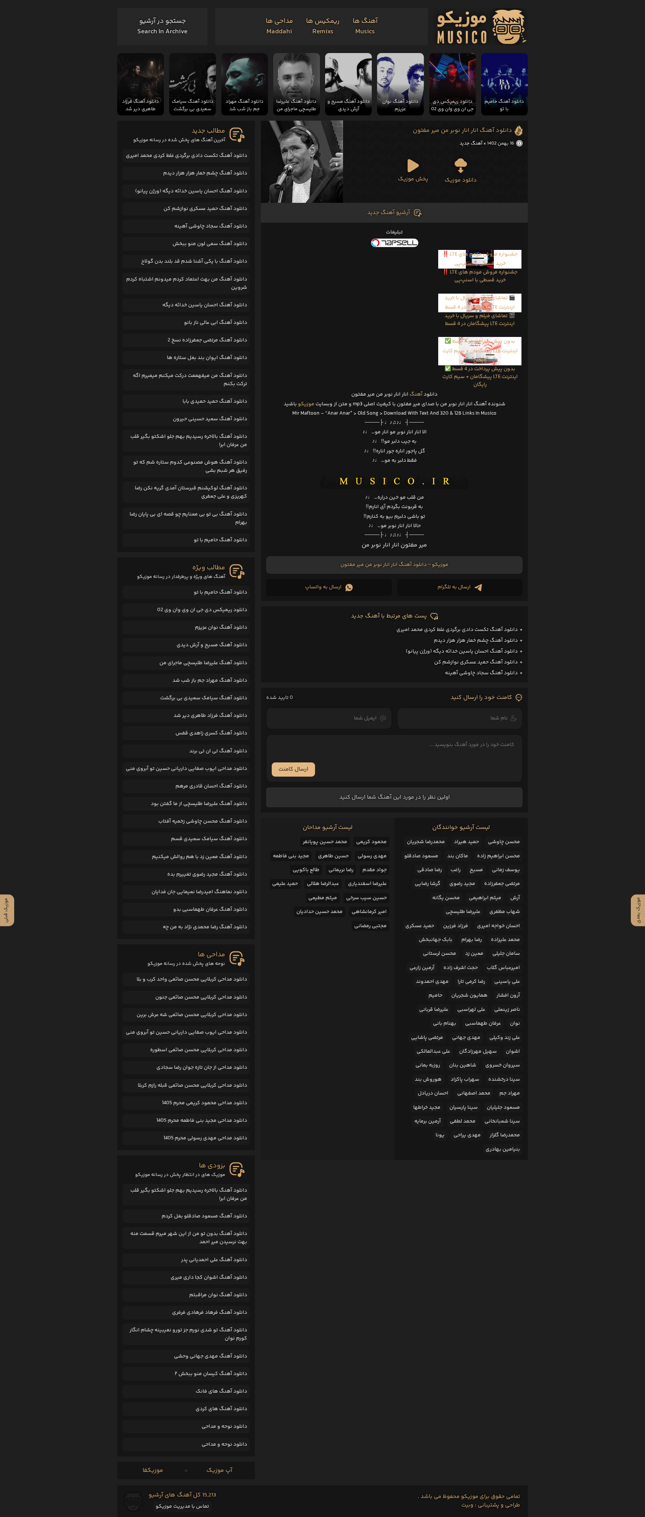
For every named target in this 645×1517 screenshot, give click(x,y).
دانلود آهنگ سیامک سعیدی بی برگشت (203, 698)
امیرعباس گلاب (503, 968)
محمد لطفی (463, 1121)
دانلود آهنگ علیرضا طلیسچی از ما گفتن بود (199, 804)
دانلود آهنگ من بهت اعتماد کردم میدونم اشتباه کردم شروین (186, 283)
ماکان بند (457, 856)
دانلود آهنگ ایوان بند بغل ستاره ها (207, 358)
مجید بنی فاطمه (291, 856)
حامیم (435, 995)
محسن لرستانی (439, 954)
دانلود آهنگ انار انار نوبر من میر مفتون (462, 130)
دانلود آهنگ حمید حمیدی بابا (215, 401)
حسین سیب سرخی (366, 898)
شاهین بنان (462, 1065)
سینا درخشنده (504, 1079)
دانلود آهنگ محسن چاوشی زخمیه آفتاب (202, 821)
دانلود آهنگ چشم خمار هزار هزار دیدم (476, 641)
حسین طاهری (333, 856)
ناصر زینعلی (507, 1010)
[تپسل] (394, 242)
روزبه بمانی (427, 1065)
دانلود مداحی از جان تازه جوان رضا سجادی (201, 1068)
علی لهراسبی (471, 1010)
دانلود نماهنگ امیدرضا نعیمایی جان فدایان (199, 892)
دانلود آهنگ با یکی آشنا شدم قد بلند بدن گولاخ (194, 261)
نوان (515, 1023)
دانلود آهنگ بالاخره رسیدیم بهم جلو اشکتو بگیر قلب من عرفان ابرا (188, 441)
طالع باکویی (306, 870)
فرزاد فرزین (455, 926)
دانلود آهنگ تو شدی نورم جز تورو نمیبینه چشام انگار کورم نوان (188, 1334)
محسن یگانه (446, 898)
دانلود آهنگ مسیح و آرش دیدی (212, 645)
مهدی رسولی (372, 856)
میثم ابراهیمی (485, 898)
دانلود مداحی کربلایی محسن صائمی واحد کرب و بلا (192, 979)
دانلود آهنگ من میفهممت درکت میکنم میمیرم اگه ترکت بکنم (190, 380)
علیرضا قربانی (433, 1010)
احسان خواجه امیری (498, 926)
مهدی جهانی (466, 1038)
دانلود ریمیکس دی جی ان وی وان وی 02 (202, 610)
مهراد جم (509, 1093)
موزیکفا (153, 1470)
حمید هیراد (466, 842)
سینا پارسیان (463, 1107)
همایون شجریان (469, 995)
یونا (440, 1135)
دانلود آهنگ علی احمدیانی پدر (214, 1260)
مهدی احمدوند (432, 982)
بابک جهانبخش (435, 940)
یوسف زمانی (506, 870)
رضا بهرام (471, 940)
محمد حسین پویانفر (325, 842)
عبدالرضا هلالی (323, 884)
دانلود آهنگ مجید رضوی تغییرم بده (207, 874)
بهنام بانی (444, 1023)
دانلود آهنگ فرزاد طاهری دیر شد (210, 716)
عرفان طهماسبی (483, 1023)
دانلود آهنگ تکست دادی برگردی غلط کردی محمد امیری (457, 630)
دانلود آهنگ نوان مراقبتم (218, 1295)
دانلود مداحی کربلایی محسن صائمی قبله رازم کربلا (192, 1085)
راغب (456, 870)
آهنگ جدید (470, 143)
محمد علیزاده (505, 940)
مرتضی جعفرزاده (502, 884)
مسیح (476, 870)
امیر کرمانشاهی (369, 912)
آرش (515, 898)
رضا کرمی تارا (471, 982)
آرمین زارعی (421, 968)
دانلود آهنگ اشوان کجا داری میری (209, 1277)
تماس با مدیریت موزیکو (182, 1506)
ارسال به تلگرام (454, 587)
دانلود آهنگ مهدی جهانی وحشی (210, 1356)
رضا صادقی (429, 870)
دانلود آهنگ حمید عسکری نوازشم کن (476, 662)
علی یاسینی (507, 982)
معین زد (474, 954)
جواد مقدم (374, 870)
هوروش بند (428, 1079)
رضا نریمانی (340, 870)
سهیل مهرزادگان (478, 1051)
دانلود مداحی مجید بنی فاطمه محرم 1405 (201, 1121)
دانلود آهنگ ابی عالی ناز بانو (215, 323)
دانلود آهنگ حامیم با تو (220, 540)
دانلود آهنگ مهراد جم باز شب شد (209, 681)
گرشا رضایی (427, 884)
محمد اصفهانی (473, 1093)
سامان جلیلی (506, 954)
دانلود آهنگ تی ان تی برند (218, 751)
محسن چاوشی (504, 842)
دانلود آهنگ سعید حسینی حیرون (210, 419)
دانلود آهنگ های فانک (221, 1391)
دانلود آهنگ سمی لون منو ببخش (209, 244)
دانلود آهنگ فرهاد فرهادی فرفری (209, 1313)
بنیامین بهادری (503, 1149)
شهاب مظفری (504, 912)
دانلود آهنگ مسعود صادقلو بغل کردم (204, 1216)
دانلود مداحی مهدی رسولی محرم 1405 (205, 1138)
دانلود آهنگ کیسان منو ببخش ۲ (211, 1374)
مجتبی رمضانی (370, 926)
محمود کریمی (371, 842)
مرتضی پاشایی (427, 1038)
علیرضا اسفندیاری (367, 884)
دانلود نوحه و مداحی (224, 1426)
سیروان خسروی (502, 1065)
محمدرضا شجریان (426, 842)
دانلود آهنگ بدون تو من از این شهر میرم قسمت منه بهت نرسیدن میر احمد (188, 1238)
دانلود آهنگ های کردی (221, 1409)
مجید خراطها (426, 1107)
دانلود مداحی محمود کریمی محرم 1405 (204, 1103)
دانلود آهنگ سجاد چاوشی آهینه (481, 673)
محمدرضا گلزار (505, 1135)
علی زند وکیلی (504, 1038)
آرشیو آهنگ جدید (388, 212)
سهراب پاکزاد (465, 1079)
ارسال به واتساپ (323, 587)
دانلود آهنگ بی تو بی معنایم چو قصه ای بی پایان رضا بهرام (188, 518)
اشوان (513, 1051)
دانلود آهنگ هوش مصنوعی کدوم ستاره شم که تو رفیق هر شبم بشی (190, 466)
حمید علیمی (285, 884)
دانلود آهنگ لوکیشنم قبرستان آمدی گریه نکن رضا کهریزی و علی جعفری (191, 492)
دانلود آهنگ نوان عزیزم (221, 627)
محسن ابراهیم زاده (498, 856)
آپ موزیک (219, 1470)
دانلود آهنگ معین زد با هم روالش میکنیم (199, 857)
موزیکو (306, 404)
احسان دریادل (433, 1093)
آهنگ (416, 394)
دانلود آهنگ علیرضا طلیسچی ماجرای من (203, 663)
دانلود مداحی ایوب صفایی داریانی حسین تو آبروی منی (186, 769)
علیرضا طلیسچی (463, 912)
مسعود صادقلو (421, 856)
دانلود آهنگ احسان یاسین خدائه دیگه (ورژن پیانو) (462, 651)
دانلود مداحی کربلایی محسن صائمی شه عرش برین (192, 1015)
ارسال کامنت (293, 769)
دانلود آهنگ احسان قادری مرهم (211, 786)
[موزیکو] (482, 26)
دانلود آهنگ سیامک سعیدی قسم (209, 839)
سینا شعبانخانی (502, 1121)
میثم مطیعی (322, 898)
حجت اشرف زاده (460, 968)
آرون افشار (508, 995)
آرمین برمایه (427, 1121)
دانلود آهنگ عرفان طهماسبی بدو (210, 909)
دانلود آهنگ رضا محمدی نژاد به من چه (205, 927)
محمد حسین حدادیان (319, 912)
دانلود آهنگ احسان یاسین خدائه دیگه (204, 305)
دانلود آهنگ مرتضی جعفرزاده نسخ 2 (207, 340)
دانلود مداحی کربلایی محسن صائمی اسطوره (198, 1050)
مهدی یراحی (467, 1135)
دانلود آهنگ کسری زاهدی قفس (211, 733)
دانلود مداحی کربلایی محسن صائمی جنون (201, 997)
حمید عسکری (419, 926)
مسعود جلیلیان (503, 1107)
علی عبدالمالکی (433, 1051)
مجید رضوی (462, 884)
